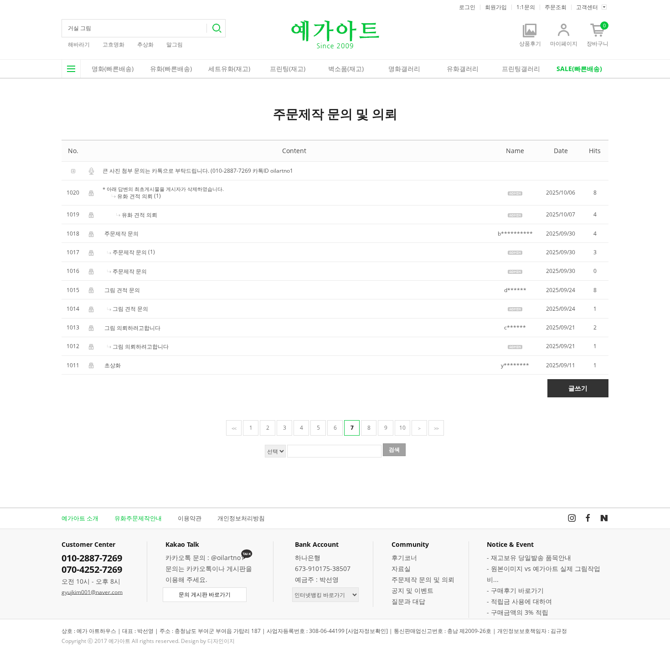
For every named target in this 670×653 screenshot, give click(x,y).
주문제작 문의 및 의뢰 (423, 579)
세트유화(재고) (229, 68)
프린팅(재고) (287, 68)
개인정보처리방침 (241, 518)
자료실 (401, 568)
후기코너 (404, 557)
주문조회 (556, 7)
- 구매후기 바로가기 (515, 590)
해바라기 (79, 44)
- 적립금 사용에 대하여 (519, 601)
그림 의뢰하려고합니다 (132, 328)
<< (234, 428)
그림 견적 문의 (122, 290)
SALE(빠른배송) (579, 68)
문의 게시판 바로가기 (205, 594)
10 (402, 428)
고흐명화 (113, 44)
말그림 (174, 44)
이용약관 (189, 518)
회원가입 (496, 7)
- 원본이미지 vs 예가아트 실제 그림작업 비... (543, 574)
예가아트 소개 (80, 518)
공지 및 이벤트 (412, 590)
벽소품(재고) (346, 68)
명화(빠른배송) (113, 68)
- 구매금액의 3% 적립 (517, 612)
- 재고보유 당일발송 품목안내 (529, 557)
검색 (215, 28)
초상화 (112, 365)
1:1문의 (525, 7)
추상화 (145, 44)
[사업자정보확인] (367, 631)
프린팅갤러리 (521, 68)
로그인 (467, 7)
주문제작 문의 (121, 233)
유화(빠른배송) (171, 68)
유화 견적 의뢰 (135, 196)
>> (436, 428)
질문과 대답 (408, 601)
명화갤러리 (404, 68)
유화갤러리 (463, 68)
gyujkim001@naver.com (92, 592)
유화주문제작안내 (138, 518)
